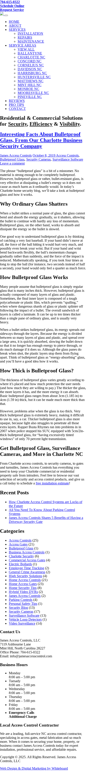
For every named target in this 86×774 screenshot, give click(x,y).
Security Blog (18, 607)
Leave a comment (12, 163)
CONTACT (17, 109)
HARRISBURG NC (32, 73)
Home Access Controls (25, 580)
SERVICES (17, 29)
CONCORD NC (29, 61)
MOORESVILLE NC (33, 93)
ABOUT (15, 25)
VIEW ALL (26, 49)
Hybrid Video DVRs (23, 592)
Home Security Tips (23, 588)
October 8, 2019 (44, 155)
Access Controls (67, 155)
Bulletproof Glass (12, 159)
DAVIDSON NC (30, 69)
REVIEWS (17, 101)
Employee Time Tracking (26, 568)
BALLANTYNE (30, 53)
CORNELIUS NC (31, 65)
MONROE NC (28, 89)
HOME (14, 22)
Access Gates (18, 544)
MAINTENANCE (31, 41)
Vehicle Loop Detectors (25, 619)
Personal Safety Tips (23, 603)
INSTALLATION (30, 33)
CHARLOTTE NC (31, 57)
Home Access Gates (23, 584)
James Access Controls (16, 155)
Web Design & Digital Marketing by (26, 768)
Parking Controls (20, 600)
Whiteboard (60, 768)
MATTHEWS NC (30, 81)
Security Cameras (38, 159)
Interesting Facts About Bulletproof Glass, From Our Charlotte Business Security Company (41, 140)
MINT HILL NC (29, 85)
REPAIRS (25, 37)
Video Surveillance (22, 623)
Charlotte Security (21, 556)
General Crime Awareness (27, 572)
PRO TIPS (16, 105)
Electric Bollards (20, 564)
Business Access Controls (27, 552)
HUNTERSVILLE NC (34, 77)
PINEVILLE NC (30, 97)
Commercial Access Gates (27, 560)
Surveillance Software (67, 159)
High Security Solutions (25, 576)
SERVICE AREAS (22, 45)
